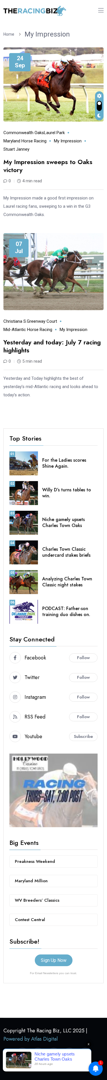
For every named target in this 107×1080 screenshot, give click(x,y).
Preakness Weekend (35, 861)
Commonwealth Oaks (23, 132)
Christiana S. (15, 321)
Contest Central (30, 920)
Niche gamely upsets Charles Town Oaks (63, 522)
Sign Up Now (53, 960)
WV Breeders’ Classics (37, 900)
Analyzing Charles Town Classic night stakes (67, 582)
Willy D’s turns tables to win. (66, 492)
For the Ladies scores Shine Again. (64, 463)
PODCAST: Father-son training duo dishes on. (66, 611)
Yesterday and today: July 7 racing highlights (52, 346)
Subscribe (83, 736)
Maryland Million (31, 881)
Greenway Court (42, 321)
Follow (83, 658)
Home (9, 34)
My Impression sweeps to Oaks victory (47, 166)
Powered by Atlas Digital (30, 1039)
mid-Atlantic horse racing (27, 329)
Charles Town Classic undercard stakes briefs (66, 552)
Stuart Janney (16, 149)
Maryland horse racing (25, 141)
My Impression (47, 34)
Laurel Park (54, 132)
